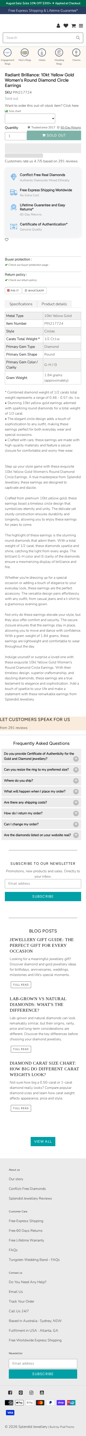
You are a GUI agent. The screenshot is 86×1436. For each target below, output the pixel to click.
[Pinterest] (21, 1392)
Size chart (15, 111)
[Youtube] (42, 1392)
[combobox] (43, 38)
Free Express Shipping (26, 1221)
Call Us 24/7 (19, 1311)
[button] (43, 148)
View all (43, 1141)
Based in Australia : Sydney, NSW (35, 1320)
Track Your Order (21, 1301)
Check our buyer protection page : (29, 265)
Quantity (11, 127)
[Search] (78, 38)
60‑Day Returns (71, 127)
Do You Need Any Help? (27, 1282)
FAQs (13, 1250)
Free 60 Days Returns (26, 1230)
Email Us (16, 1291)
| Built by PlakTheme (61, 1427)
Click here (70, 105)
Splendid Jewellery (32, 1426)
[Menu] (81, 25)
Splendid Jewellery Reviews (30, 1198)
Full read (21, 984)
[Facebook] (10, 1392)
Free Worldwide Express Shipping (35, 1340)
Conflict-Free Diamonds (27, 1188)
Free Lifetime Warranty (26, 1240)
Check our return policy (22, 280)
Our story (16, 1179)
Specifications (20, 304)
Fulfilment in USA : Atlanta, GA (33, 1330)
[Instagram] (31, 1392)
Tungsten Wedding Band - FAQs (34, 1259)
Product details (54, 304)
